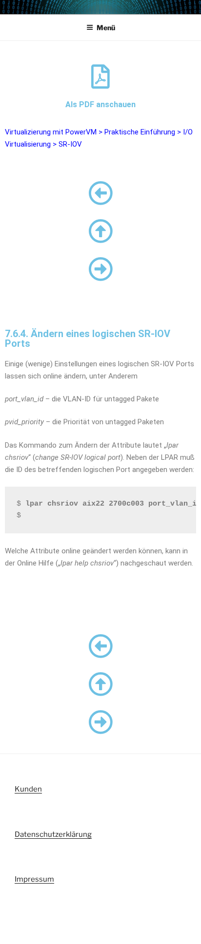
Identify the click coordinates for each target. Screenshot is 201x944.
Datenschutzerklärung (53, 834)
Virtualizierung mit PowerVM (51, 132)
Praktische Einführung (139, 132)
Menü (106, 27)
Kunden (28, 789)
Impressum (34, 879)
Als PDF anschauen (100, 104)
